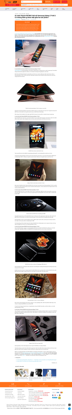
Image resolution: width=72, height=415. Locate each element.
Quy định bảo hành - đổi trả (9, 396)
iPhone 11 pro (42, 404)
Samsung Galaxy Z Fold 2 (48, 36)
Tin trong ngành (14, 9)
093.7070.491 (40, 401)
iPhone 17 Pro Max (16, 406)
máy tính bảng (32, 352)
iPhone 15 (12, 404)
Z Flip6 (21, 404)
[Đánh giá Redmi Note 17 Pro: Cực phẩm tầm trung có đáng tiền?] (49, 372)
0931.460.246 (45, 395)
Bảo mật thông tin (21, 397)
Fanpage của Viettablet (53, 395)
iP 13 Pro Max (28, 405)
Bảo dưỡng (63, 9)
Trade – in (24, 355)
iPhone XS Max (59, 404)
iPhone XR (54, 404)
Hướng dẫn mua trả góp (9, 394)
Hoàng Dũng (17, 19)
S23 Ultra (43, 405)
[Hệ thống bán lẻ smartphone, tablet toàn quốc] (8, 1)
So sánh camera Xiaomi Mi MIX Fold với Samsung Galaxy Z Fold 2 (27, 27)
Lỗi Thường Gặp (45, 9)
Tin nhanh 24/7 (7, 9)
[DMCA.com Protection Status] (59, 398)
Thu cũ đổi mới (57, 1)
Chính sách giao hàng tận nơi (10, 397)
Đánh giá (52, 9)
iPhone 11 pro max (48, 404)
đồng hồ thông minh (40, 352)
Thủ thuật (38, 9)
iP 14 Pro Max (34, 405)
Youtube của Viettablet (55, 395)
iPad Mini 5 (20, 405)
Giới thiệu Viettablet (21, 391)
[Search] (22, 2)
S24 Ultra (15, 404)
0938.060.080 (48, 2)
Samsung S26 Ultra (23, 406)
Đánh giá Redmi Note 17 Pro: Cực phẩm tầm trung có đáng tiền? (49, 378)
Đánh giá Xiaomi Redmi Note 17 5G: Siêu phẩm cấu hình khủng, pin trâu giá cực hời (21, 378)
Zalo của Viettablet (58, 395)
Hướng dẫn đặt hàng (8, 392)
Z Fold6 (18, 404)
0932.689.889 (39, 398)
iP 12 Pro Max (31, 404)
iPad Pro (63, 404)
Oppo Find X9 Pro (26, 404)
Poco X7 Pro (39, 405)
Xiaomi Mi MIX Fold (18, 70)
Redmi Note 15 (14, 405)
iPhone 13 (24, 405)
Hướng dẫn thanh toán (9, 391)
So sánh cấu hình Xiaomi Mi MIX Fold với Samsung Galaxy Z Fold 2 (27, 28)
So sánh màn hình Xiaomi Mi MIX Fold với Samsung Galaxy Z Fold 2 (27, 25)
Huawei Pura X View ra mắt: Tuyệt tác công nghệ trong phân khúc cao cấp (35, 378)
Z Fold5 (47, 405)
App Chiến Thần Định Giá (22, 399)
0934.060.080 (47, 392)
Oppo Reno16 (37, 404)
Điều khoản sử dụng (21, 394)
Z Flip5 (50, 405)
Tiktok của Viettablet (60, 395)
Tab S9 (53, 405)
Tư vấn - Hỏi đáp (31, 9)
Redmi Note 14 (9, 405)
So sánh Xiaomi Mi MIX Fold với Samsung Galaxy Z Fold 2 (24, 33)
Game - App (57, 9)
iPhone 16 (8, 404)
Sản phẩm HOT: (24, 4)
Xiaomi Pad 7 (63, 405)
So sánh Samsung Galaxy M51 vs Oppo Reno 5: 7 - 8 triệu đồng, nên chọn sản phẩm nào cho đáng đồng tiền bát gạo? (36, 359)
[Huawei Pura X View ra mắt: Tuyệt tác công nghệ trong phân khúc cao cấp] (35, 372)
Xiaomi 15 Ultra (9, 406)
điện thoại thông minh (26, 352)
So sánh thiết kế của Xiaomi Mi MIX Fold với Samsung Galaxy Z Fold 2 (28, 24)
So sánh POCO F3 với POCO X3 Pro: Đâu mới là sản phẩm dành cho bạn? (29, 361)
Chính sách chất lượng (21, 396)
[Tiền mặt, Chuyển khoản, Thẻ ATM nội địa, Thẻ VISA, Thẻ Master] (58, 392)
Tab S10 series (57, 405)
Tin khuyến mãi (23, 9)
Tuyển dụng (20, 392)
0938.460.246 (45, 394)
